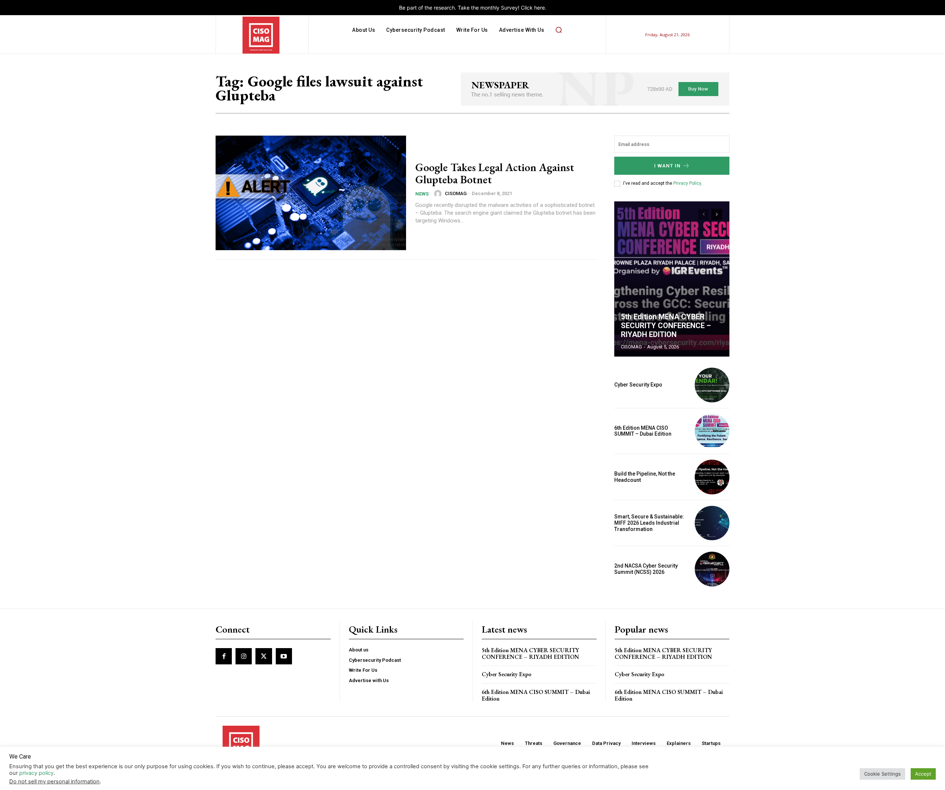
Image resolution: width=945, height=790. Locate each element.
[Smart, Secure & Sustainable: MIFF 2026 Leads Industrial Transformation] (712, 523)
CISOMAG (456, 193)
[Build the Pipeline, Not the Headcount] (712, 477)
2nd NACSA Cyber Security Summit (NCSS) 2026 (646, 569)
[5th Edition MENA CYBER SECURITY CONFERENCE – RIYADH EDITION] (671, 279)
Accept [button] (923, 774)
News (422, 194)
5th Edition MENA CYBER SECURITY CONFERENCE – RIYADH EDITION (666, 325)
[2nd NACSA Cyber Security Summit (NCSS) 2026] (712, 569)
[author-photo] (439, 193)
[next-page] (716, 214)
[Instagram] (244, 656)
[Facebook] (224, 656)
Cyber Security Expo (638, 385)
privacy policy (36, 773)
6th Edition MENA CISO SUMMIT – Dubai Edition (642, 431)
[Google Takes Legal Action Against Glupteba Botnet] (311, 193)
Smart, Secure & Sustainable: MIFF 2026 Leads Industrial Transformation (649, 523)
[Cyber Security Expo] (712, 385)
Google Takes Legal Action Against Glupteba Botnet (494, 173)
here (539, 7)
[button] (558, 30)
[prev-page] (703, 214)
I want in (667, 165)
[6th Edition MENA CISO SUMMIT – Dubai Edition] (712, 431)
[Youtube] (284, 656)
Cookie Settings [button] (882, 774)
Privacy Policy (687, 183)
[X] (263, 656)
